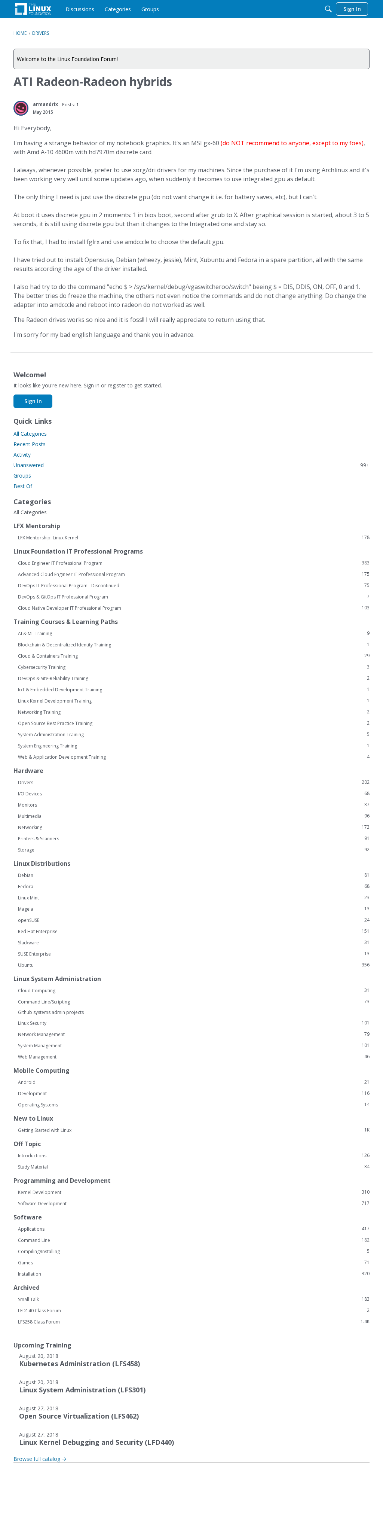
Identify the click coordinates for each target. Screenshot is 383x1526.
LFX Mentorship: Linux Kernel (194, 537)
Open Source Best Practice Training (194, 723)
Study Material (194, 1166)
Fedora (194, 886)
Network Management (194, 1034)
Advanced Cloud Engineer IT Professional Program (194, 574)
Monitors (194, 804)
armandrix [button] (45, 104)
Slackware (194, 942)
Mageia (194, 908)
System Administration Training (194, 734)
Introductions (194, 1155)
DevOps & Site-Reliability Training (194, 678)
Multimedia (194, 816)
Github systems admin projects (51, 1012)
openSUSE (194, 920)
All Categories (30, 433)
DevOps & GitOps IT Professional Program (194, 596)
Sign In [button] (33, 401)
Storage (194, 849)
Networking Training (194, 712)
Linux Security (194, 1023)
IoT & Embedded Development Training (194, 689)
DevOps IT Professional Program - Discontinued (194, 585)
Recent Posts (29, 444)
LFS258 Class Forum (194, 1321)
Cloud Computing (194, 990)
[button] (20, 108)
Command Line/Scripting (194, 1001)
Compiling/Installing (194, 1251)
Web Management (194, 1056)
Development (194, 1093)
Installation (194, 1273)
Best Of (22, 486)
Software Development (194, 1203)
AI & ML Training (194, 633)
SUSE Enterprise (194, 953)
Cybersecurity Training (194, 667)
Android (194, 1082)
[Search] (328, 9)
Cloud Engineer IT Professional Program (194, 563)
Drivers (194, 782)
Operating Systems (194, 1104)
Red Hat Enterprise (194, 931)
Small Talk (194, 1299)
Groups (22, 475)
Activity (22, 454)
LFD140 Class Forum (194, 1310)
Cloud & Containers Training (194, 655)
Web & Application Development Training (194, 756)
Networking (194, 827)
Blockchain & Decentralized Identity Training (194, 644)
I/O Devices (194, 793)
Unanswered (191, 465)
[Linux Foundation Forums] (33, 9)
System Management (194, 1045)
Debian (194, 875)
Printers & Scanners (194, 838)
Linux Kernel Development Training (194, 700)
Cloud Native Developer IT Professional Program (194, 607)
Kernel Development (194, 1192)
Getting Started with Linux (194, 1130)
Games (194, 1262)
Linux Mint (194, 897)
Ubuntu (194, 965)
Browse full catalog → (40, 1458)
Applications (194, 1228)
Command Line (194, 1240)
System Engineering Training (194, 745)
